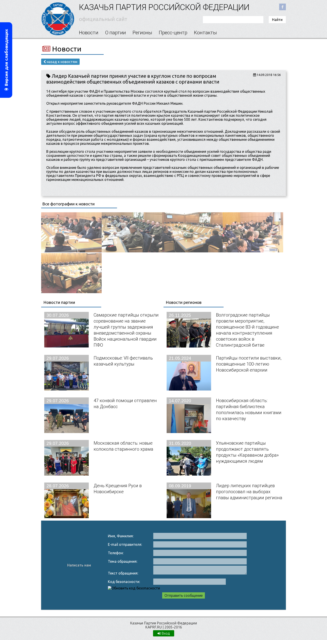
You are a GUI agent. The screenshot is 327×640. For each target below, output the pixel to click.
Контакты (205, 33)
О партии (115, 33)
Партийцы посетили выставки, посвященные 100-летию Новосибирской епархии (248, 364)
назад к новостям (61, 62)
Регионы (142, 33)
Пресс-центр (173, 33)
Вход (165, 633)
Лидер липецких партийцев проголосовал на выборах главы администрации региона (249, 491)
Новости (88, 33)
